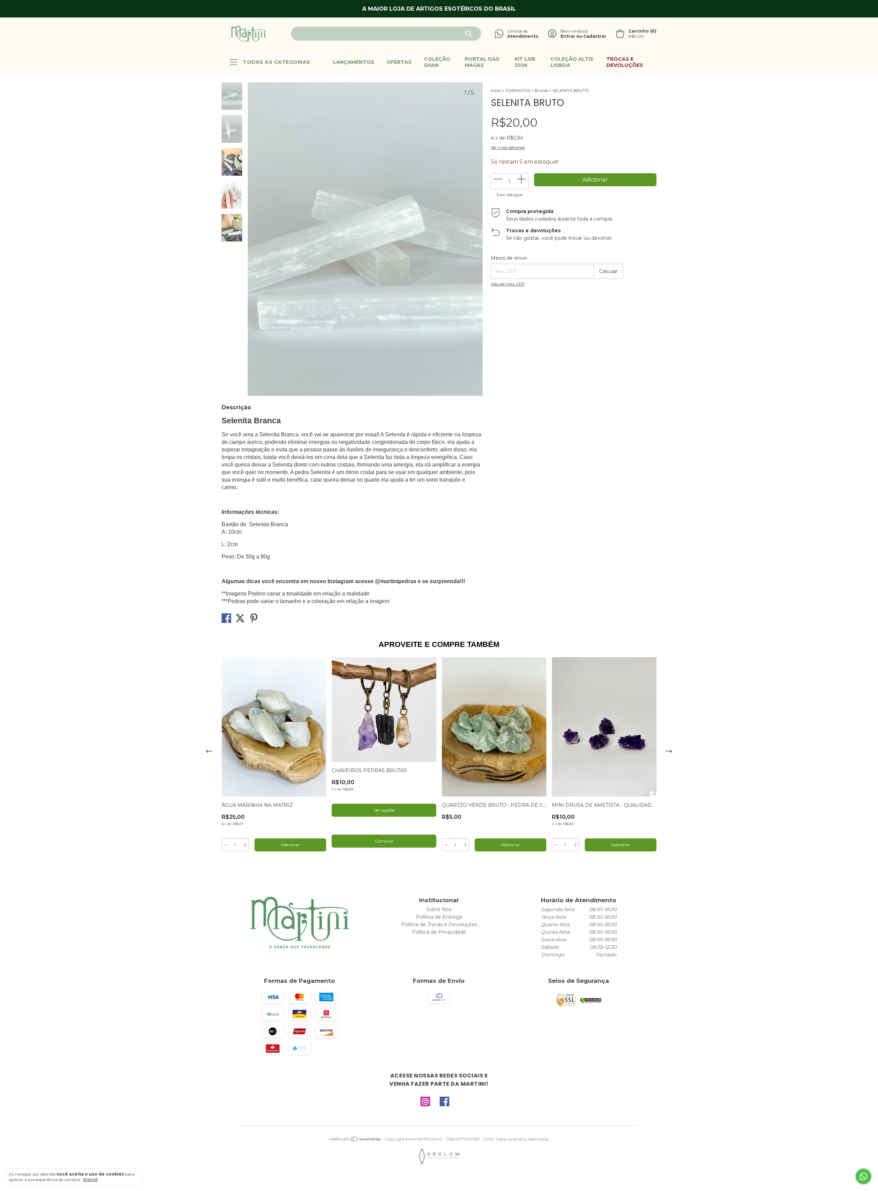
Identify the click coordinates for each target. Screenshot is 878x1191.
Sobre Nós (438, 909)
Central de (517, 31)
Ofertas (399, 62)
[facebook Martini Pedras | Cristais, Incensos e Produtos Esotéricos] (444, 1102)
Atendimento (522, 36)
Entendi (90, 1179)
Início (496, 90)
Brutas (541, 90)
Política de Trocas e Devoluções (439, 924)
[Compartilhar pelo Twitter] (240, 620)
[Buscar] (468, 33)
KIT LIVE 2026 (524, 62)
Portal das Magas (482, 62)
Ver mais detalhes (508, 147)
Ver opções (384, 810)
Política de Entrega (439, 917)
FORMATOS (518, 90)
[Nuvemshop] (355, 1140)
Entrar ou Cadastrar (583, 36)
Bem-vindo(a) (574, 31)
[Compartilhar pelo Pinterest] (254, 620)
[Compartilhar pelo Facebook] (227, 620)
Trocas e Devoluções (624, 62)
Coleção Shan (437, 62)
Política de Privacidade (439, 932)
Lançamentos (353, 62)
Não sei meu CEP (508, 283)
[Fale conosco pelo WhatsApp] (863, 1176)
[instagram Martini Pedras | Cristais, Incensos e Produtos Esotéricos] (425, 1102)
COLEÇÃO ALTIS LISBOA (571, 62)
